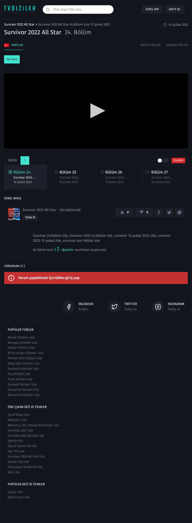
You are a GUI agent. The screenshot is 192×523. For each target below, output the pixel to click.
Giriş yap (152, 9)
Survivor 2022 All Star (19, 24)
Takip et (30, 217)
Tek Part (11, 59)
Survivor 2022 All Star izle (26, 436)
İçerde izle (15, 440)
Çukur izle (15, 492)
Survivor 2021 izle (20, 430)
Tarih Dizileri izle (20, 379)
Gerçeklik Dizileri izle (23, 390)
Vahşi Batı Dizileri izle (24, 363)
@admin (68, 250)
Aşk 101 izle (16, 451)
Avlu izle (14, 472)
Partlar (17, 45)
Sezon (12, 160)
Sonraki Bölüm (177, 45)
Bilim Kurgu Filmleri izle (25, 353)
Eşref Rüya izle (18, 414)
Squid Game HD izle (22, 446)
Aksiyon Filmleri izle (22, 342)
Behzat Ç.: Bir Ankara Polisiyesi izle (33, 425)
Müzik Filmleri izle (21, 337)
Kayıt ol (174, 9)
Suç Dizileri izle (19, 374)
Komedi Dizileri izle (22, 384)
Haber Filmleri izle (21, 348)
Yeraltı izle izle (18, 462)
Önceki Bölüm (150, 45)
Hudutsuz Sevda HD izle (25, 467)
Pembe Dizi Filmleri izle (25, 358)
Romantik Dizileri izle (24, 395)
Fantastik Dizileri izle (23, 368)
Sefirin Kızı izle (19, 497)
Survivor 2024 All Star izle (26, 456)
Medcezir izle (17, 420)
